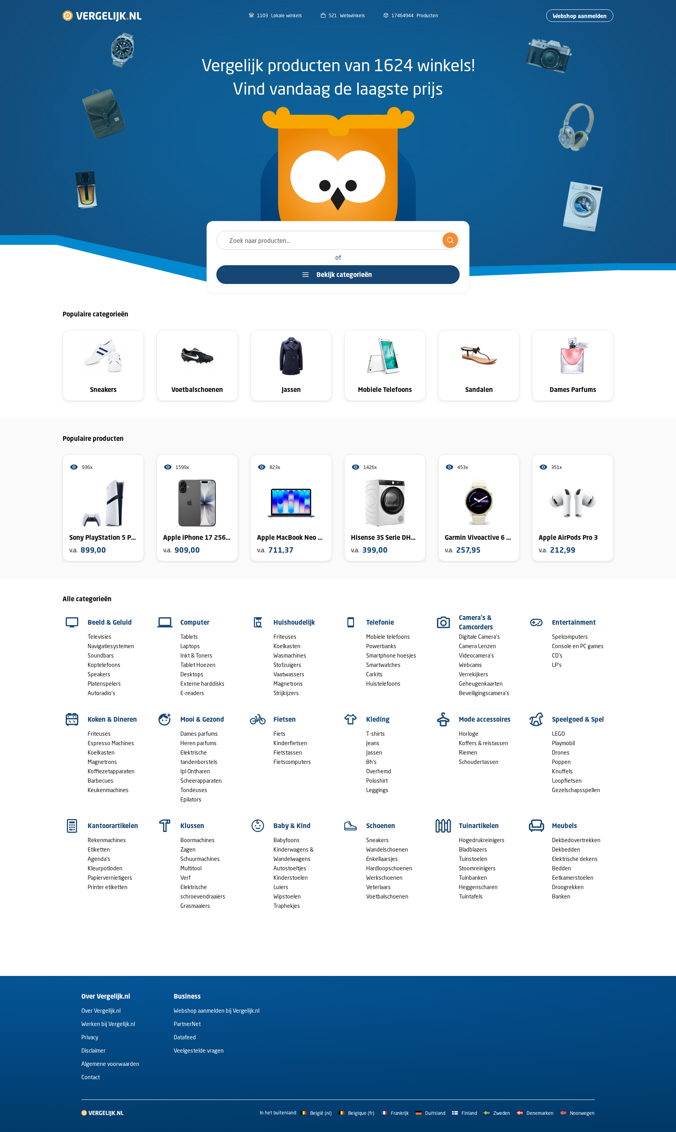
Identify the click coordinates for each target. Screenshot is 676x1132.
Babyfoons (286, 840)
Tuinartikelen (479, 826)
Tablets (189, 636)
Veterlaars (378, 887)
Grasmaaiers (195, 905)
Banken (561, 896)
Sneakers (377, 840)
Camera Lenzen (477, 646)
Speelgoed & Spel (578, 719)
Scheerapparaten (201, 780)
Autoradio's (101, 693)
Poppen (561, 761)
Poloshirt (377, 780)
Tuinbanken (473, 877)
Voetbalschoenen (387, 896)
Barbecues (100, 780)
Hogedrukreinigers (482, 840)
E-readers (192, 693)
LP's (557, 664)
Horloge (468, 733)
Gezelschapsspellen (576, 790)
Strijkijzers (286, 693)
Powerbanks (381, 646)
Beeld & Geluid (110, 622)
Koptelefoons (104, 664)
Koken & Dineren (112, 719)
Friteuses (285, 636)
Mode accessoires (485, 719)
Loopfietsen (567, 780)
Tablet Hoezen (198, 664)
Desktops (191, 674)
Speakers (99, 674)
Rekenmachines (107, 840)
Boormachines (197, 840)
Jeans (372, 743)
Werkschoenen (384, 877)
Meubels (564, 826)
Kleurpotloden (105, 868)
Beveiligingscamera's (484, 693)
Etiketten (99, 849)
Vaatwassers (288, 674)
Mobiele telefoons (388, 636)
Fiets (279, 733)
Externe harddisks (202, 683)
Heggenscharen (478, 887)
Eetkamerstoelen (572, 877)
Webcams (470, 664)
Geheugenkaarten (481, 683)
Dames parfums (199, 733)
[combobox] (338, 240)
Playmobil (563, 743)
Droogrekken (568, 887)
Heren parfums (198, 743)
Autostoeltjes (289, 868)
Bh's (371, 761)
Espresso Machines (111, 743)
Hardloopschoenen (389, 868)
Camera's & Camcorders (476, 622)
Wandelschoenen (387, 849)
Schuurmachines (200, 858)
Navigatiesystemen (111, 646)
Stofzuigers (287, 664)
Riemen (468, 752)
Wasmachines (289, 655)
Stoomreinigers (477, 868)
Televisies (99, 636)
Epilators (190, 799)
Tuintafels (471, 896)
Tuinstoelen (473, 858)
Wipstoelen (287, 896)
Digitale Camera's (479, 636)
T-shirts (375, 733)
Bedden (561, 868)
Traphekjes (286, 905)
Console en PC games (578, 646)
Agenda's (99, 858)
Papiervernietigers (110, 877)
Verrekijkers (473, 674)
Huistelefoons (383, 683)
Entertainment (574, 622)
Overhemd (378, 771)
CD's (557, 655)
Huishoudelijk (294, 622)
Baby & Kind (292, 826)
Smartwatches (383, 664)
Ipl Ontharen (195, 771)
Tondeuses (193, 790)
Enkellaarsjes (382, 858)
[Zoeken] (450, 240)
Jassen (374, 752)
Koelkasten (286, 646)
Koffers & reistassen (483, 743)
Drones (561, 752)
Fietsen (284, 719)
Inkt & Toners (196, 655)
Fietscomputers (292, 761)
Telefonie (380, 622)
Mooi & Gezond (202, 719)
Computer (194, 622)
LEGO (558, 733)
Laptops (190, 646)
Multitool (190, 868)
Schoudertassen (478, 761)
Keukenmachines (108, 790)
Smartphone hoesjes (391, 655)
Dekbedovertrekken (576, 840)
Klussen (192, 826)
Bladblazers (473, 849)
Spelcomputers (570, 636)
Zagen (188, 849)
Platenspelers (104, 683)
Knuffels (562, 771)
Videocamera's (476, 655)
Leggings (377, 790)
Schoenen (380, 826)
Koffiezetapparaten (111, 771)
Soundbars (101, 655)
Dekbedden (566, 849)
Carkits (374, 674)
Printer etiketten (108, 887)
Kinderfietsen (290, 743)
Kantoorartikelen (113, 826)
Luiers (280, 887)
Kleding (378, 719)
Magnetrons (288, 683)
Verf (185, 877)
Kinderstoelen (290, 877)
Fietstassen (287, 752)
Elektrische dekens (575, 858)
